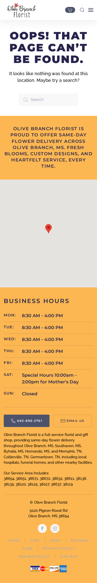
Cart (35, 540)
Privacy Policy (59, 548)
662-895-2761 (29, 421)
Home (14, 540)
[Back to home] (20, 10)
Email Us (75, 421)
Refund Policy (34, 556)
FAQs (27, 548)
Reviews (80, 540)
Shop (55, 540)
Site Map (69, 556)
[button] (82, 10)
